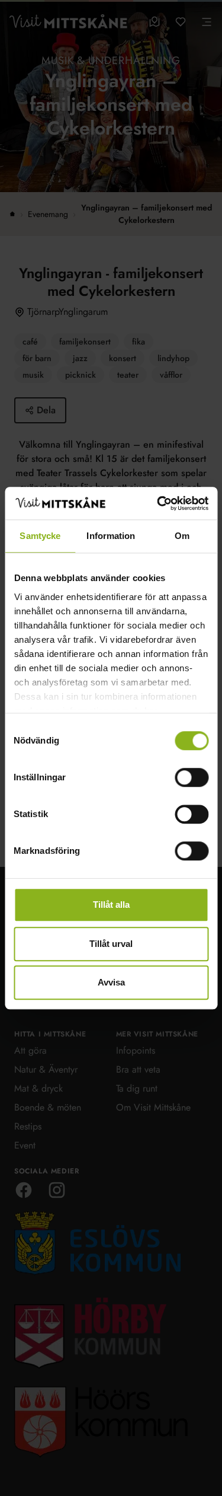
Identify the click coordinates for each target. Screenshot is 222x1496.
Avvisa (111, 982)
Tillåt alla (111, 904)
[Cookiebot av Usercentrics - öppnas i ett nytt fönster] (158, 503)
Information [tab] (110, 536)
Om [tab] (182, 536)
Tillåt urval (111, 944)
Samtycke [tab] (40, 536)
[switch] (191, 777)
